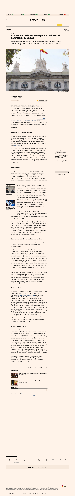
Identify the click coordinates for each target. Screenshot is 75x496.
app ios (60, 461)
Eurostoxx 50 (45, 14)
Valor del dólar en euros (59, 14)
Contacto (7, 493)
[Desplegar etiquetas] (46, 390)
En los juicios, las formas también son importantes (32, 380)
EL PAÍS (48, 24)
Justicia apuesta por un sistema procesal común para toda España (33, 374)
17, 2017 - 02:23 (17, 97)
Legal (8, 30)
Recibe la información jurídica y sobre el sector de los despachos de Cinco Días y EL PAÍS (27, 367)
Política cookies (14, 493)
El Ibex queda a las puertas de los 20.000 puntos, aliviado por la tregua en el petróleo (61, 156)
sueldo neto (24, 461)
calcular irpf (9, 461)
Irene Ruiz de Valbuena (16, 96)
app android (65, 461)
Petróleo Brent (32, 14)
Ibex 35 (9, 14)
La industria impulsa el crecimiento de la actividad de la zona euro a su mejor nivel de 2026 (62, 160)
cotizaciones (53, 461)
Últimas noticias (58, 142)
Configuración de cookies (20, 493)
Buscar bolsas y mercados (60, 169)
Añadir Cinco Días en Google (43, 100)
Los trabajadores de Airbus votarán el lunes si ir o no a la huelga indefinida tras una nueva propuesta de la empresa (61, 146)
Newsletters (40, 493)
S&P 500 (20, 14)
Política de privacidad (27, 493)
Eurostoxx (59, 174)
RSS (37, 493)
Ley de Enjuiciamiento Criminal (26, 295)
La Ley (66, 30)
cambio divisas (39, 461)
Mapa (36, 493)
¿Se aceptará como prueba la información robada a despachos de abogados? (10, 209)
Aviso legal (10, 493)
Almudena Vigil (21, 382)
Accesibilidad (33, 493)
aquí (34, 395)
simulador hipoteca (16, 461)
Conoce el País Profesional (37, 467)
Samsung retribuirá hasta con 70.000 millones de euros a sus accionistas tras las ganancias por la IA (61, 152)
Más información (14, 395)
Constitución (17, 145)
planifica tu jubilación (31, 461)
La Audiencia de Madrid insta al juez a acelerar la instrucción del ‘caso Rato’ (10, 196)
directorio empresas (46, 461)
